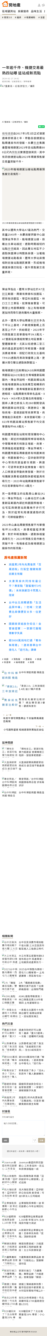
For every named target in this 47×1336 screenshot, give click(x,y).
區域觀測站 (9, 11)
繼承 (19, 17)
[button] (43, 5)
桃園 (6, 659)
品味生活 (36, 11)
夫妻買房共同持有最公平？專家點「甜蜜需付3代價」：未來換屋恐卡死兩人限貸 (25, 588)
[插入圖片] (34, 1140)
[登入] (39, 5)
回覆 (41, 1140)
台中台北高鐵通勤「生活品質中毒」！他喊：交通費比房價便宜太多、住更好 (25, 609)
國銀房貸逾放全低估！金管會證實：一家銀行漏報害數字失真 (25, 628)
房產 (39, 659)
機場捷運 (20, 662)
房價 (32, 662)
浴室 (42, 17)
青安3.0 (8, 17)
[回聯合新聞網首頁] (5, 4)
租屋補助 (30, 17)
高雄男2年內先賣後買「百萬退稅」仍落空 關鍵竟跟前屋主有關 (25, 569)
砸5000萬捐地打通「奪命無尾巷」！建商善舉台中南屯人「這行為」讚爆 (25, 644)
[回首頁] (11, 4)
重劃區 (28, 659)
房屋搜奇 (23, 11)
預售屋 (17, 659)
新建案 (7, 662)
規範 (5, 1140)
